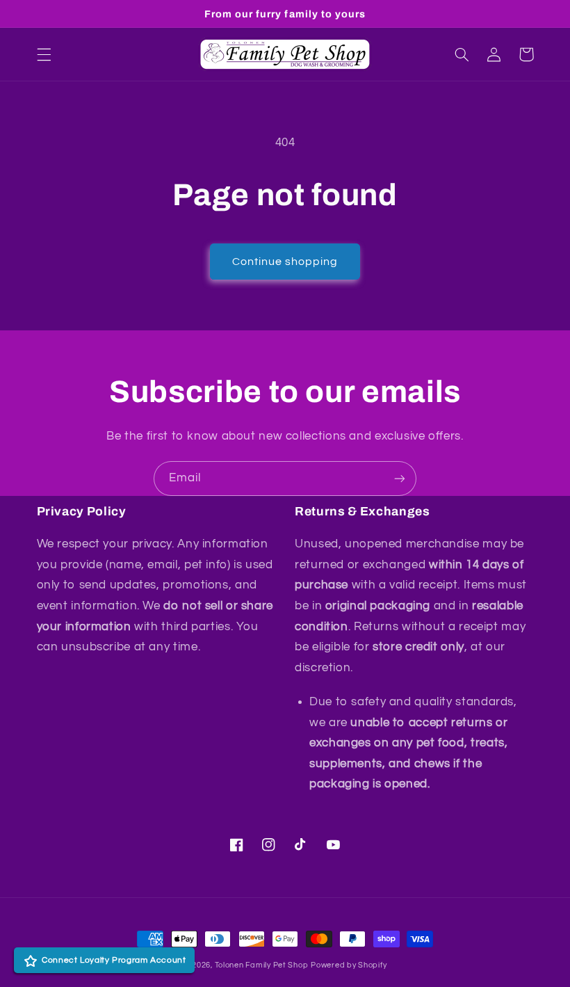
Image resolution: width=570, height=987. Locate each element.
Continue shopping (285, 261)
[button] (44, 54)
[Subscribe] (400, 478)
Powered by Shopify (348, 965)
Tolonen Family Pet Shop (262, 965)
